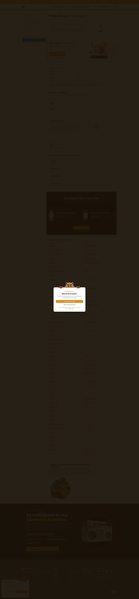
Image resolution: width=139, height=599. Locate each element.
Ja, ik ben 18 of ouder (69, 301)
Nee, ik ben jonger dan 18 (69, 304)
